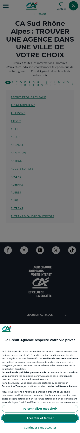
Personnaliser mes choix (40, 408)
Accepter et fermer (40, 418)
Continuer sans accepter (40, 427)
